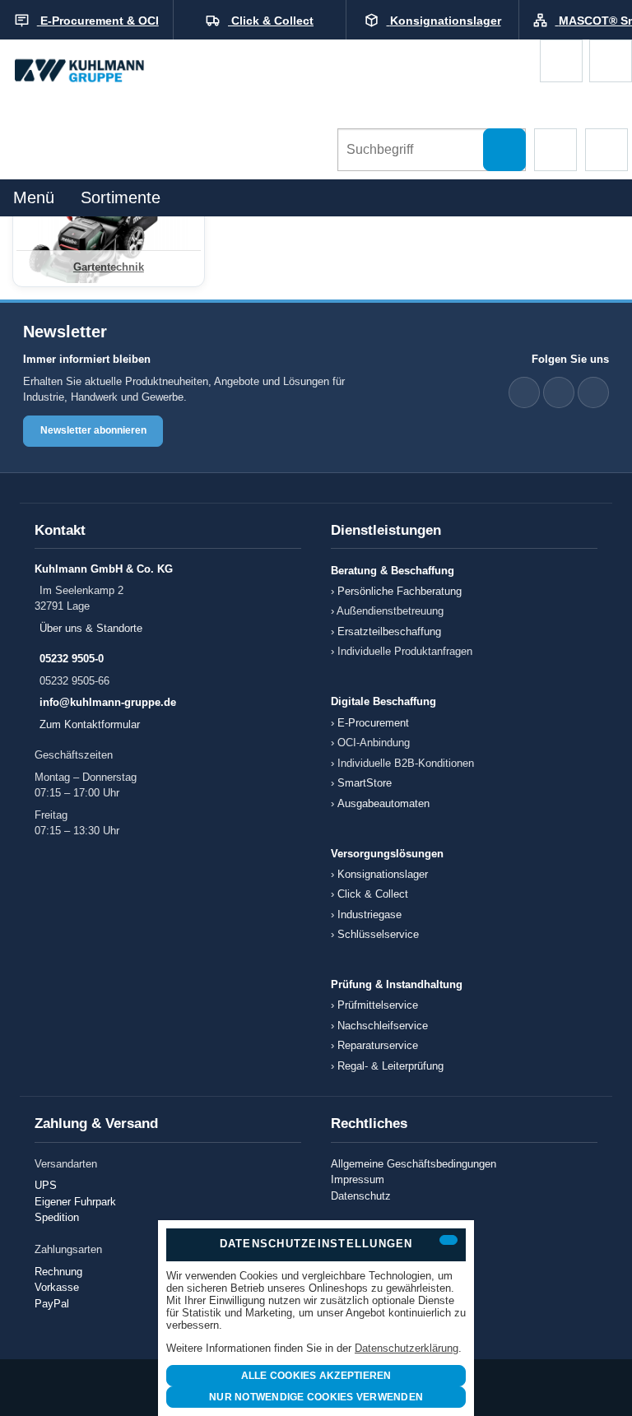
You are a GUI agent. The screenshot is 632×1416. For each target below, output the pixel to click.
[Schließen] (448, 1240)
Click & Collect (372, 894)
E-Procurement (373, 723)
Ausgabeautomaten (383, 803)
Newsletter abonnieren (93, 430)
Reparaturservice (377, 1045)
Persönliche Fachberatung (399, 591)
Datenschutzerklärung (406, 1348)
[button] (555, 149)
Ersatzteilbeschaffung (389, 631)
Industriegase (369, 914)
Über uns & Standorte (91, 628)
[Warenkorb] (561, 60)
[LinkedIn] (524, 392)
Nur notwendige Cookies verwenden (316, 1397)
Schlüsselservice (378, 934)
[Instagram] (593, 392)
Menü (33, 197)
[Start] (94, 71)
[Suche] (504, 149)
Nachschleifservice (382, 1025)
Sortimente (120, 197)
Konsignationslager (382, 874)
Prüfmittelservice (377, 1005)
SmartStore (364, 783)
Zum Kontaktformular (90, 724)
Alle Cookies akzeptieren (316, 1375)
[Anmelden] (610, 60)
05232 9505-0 (72, 658)
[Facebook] (558, 392)
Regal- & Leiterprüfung (390, 1066)
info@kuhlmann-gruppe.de (108, 702)
